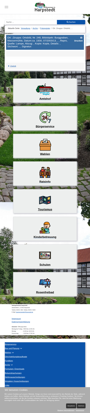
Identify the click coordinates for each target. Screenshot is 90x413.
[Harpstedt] (45, 7)
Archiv (7, 365)
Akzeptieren (71, 406)
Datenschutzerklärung (21, 322)
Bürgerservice (10, 344)
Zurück (13, 66)
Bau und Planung (12, 348)
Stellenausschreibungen (15, 377)
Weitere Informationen (65, 410)
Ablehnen (81, 406)
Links (7, 385)
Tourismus (45, 209)
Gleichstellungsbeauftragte (16, 357)
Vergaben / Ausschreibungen (17, 381)
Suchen (72, 22)
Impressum (16, 319)
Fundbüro (9, 361)
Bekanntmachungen (13, 373)
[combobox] (31, 22)
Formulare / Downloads (14, 369)
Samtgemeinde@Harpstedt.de (24, 312)
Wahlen (8, 353)
